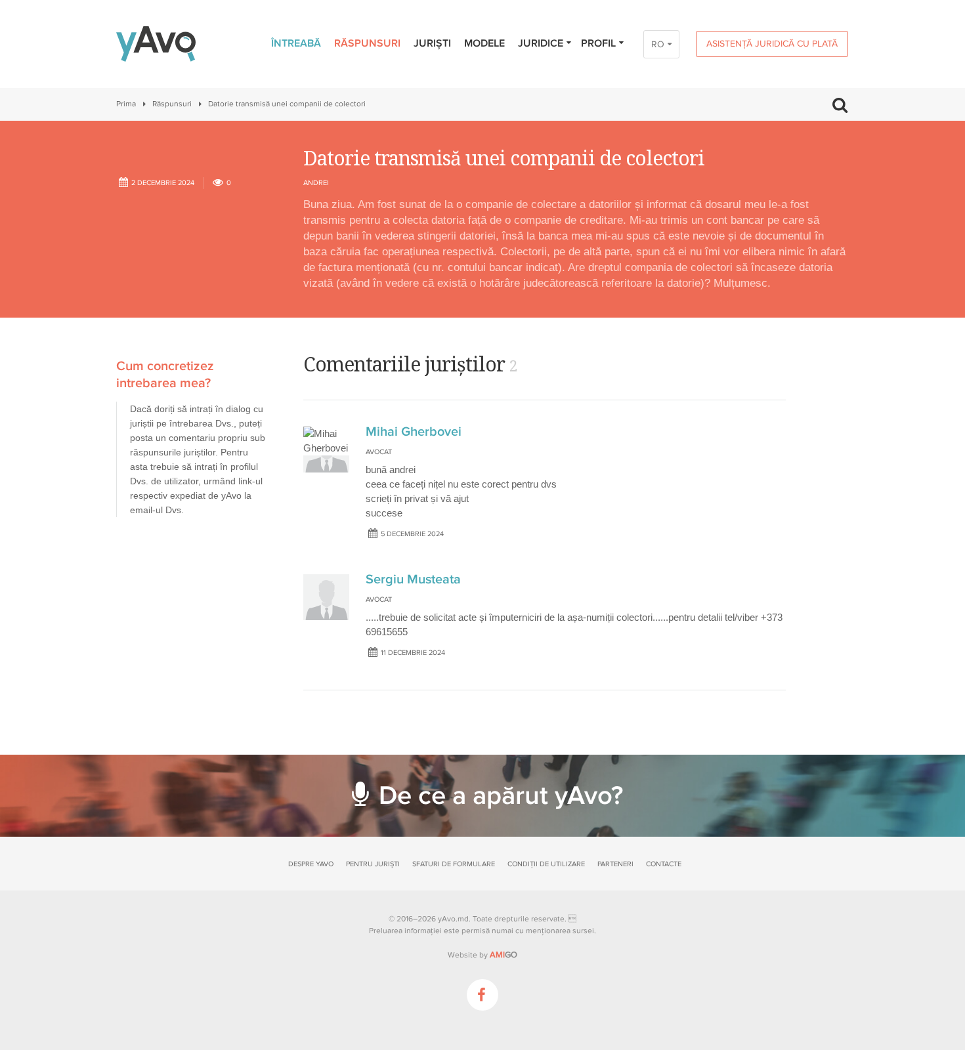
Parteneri (615, 864)
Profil (598, 43)
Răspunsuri (367, 43)
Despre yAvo (310, 864)
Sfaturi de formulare (453, 864)
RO (657, 44)
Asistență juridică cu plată (772, 43)
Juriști (432, 43)
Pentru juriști (373, 864)
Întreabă (296, 43)
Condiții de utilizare (546, 864)
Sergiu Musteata (413, 579)
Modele (484, 43)
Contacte (663, 864)
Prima (126, 104)
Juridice (540, 43)
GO (503, 955)
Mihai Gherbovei (413, 432)
